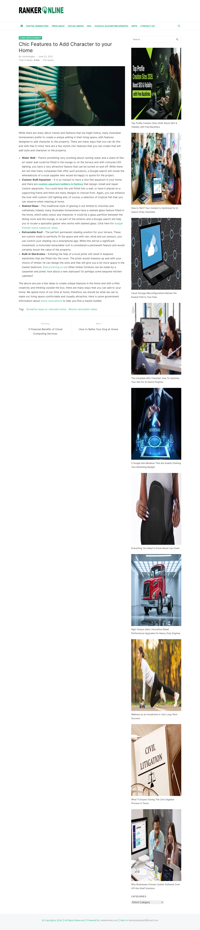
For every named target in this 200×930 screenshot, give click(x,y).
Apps (134, 26)
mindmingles (28, 56)
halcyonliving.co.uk (55, 267)
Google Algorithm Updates (111, 26)
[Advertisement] (124, 10)
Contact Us (147, 26)
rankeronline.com (109, 920)
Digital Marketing (37, 26)
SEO (89, 26)
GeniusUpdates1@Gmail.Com (143, 920)
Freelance (58, 26)
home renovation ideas (83, 309)
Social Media (76, 26)
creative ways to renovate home (47, 309)
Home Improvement (30, 38)
